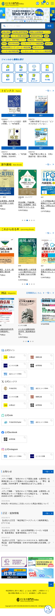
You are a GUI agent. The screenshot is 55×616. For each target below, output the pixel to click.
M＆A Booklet (14, 44)
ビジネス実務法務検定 (19, 36)
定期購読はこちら (34, 293)
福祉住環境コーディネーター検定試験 (16, 47)
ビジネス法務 (13, 365)
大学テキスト (38, 47)
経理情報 (39, 365)
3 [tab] (24, 21)
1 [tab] (20, 21)
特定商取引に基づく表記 (14, 591)
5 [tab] (29, 21)
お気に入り (47, 3)
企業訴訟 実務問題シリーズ (39, 40)
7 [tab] (34, 21)
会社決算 (49, 44)
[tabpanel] (27, 15)
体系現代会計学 (36, 36)
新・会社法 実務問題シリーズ (13, 40)
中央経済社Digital (15, 422)
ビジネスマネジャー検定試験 (32, 44)
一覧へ (48, 91)
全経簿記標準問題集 (19, 32)
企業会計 (12, 357)
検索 (49, 26)
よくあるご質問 (30, 591)
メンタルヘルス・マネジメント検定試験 (36, 51)
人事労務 (5, 36)
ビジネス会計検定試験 (10, 51)
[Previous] (3, 15)
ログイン (37, 3)
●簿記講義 (6, 32)
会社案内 (32, 593)
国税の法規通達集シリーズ (40, 32)
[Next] (51, 15)
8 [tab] (36, 21)
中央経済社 (13, 388)
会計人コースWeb (15, 374)
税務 (46, 36)
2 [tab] (22, 21)
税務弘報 (39, 357)
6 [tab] (31, 21)
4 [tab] (27, 21)
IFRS (4, 44)
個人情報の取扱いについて (17, 593)
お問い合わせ (42, 593)
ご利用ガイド (42, 591)
